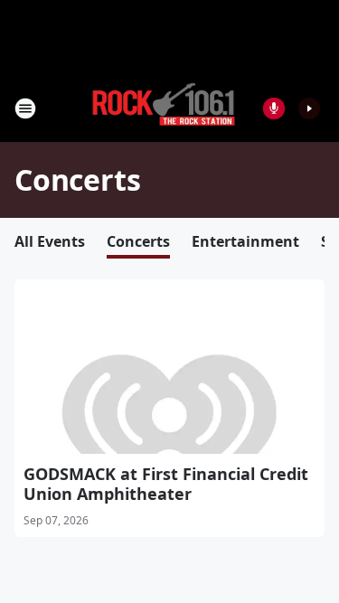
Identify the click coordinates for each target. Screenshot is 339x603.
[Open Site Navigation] (25, 108)
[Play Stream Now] (309, 108)
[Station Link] (163, 108)
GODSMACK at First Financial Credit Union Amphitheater (166, 484)
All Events (49, 241)
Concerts (138, 241)
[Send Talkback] (274, 108)
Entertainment (245, 241)
